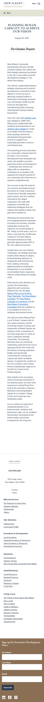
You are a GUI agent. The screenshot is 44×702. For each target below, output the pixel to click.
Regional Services (11, 577)
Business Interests (11, 613)
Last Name (6, 663)
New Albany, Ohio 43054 (14, 482)
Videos (6, 512)
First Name (6, 652)
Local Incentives (10, 537)
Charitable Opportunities (13, 619)
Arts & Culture (9, 604)
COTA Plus (8, 586)
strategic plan (30, 118)
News (14, 493)
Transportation (9, 616)
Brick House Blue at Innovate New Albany (20, 564)
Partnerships (9, 509)
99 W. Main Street (15, 479)
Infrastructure (9, 524)
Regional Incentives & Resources (17, 540)
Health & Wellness (11, 607)
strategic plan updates (16, 129)
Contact (15, 490)
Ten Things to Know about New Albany (19, 598)
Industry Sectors (10, 561)
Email (4, 674)
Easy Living (8, 601)
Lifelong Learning (10, 610)
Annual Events (9, 622)
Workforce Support (11, 583)
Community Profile (11, 527)
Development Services (13, 546)
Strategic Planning (11, 506)
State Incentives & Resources (16, 543)
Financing (7, 580)
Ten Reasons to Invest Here (15, 503)
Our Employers (10, 558)
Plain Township (14, 296)
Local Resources (10, 574)
